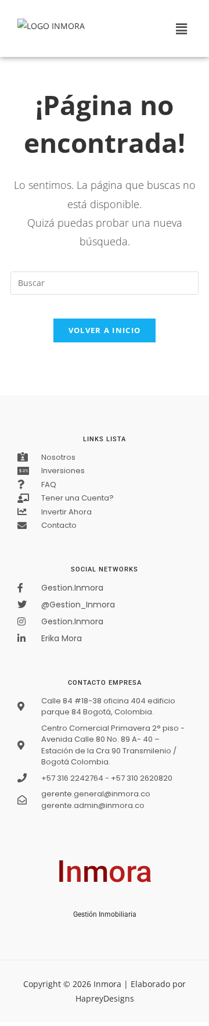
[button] (182, 28)
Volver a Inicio (105, 330)
